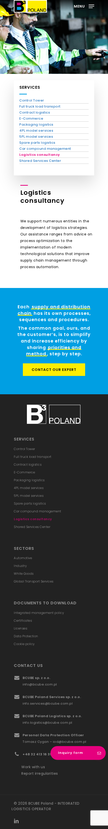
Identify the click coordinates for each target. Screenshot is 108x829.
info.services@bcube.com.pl (48, 703)
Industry (20, 566)
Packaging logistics (36, 124)
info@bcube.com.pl (40, 684)
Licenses (20, 628)
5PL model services (36, 136)
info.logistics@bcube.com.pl (47, 722)
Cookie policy (24, 644)
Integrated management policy (39, 613)
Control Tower (31, 100)
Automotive (23, 558)
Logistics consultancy (39, 154)
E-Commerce (31, 118)
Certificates (23, 620)
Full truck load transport (40, 106)
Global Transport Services (33, 581)
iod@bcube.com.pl (69, 741)
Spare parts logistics (37, 142)
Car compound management (45, 148)
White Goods (24, 573)
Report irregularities (39, 773)
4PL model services (36, 130)
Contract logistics (34, 112)
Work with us (33, 766)
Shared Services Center (40, 160)
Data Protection (26, 636)
